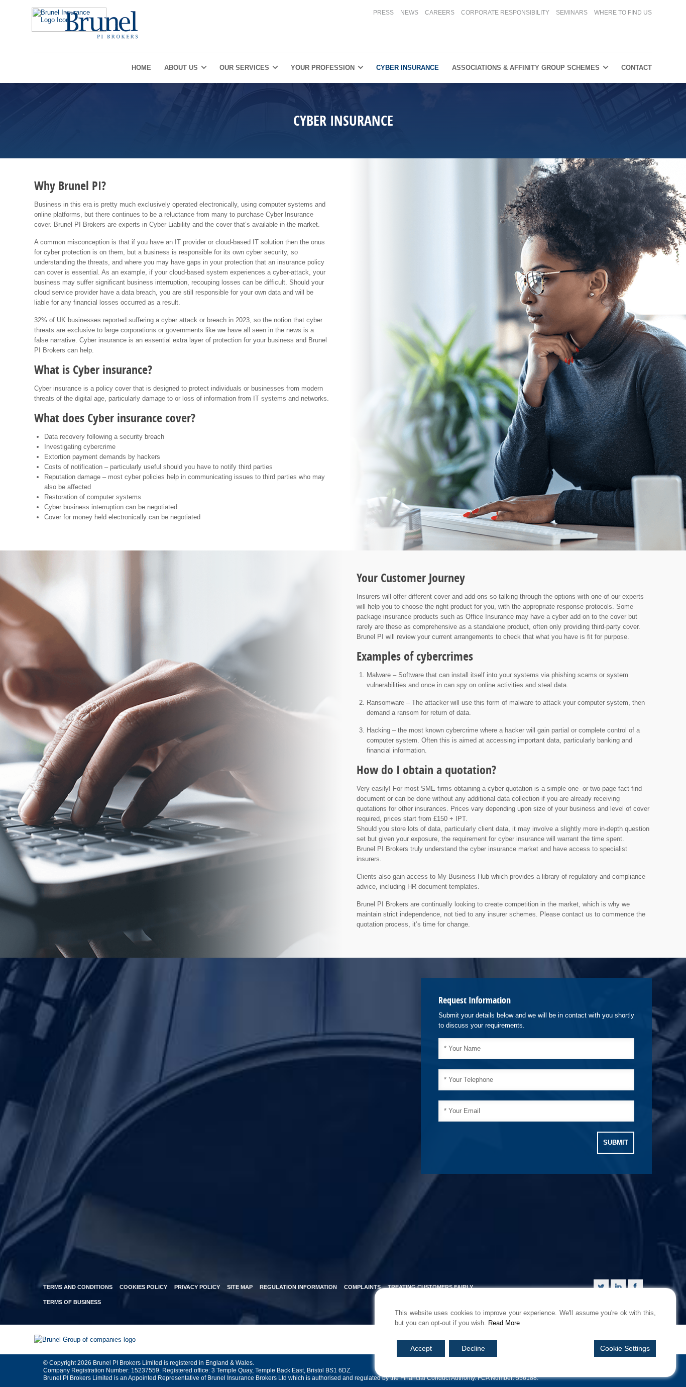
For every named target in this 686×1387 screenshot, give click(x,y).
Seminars (572, 12)
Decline (473, 1348)
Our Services (244, 67)
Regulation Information (298, 1287)
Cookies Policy (143, 1287)
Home (141, 67)
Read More (504, 1323)
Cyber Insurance (407, 67)
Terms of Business (72, 1302)
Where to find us (623, 12)
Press (383, 12)
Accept (421, 1348)
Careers (439, 12)
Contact (636, 67)
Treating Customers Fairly (430, 1287)
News (409, 12)
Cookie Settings (625, 1348)
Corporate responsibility (505, 12)
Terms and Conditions (77, 1287)
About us (181, 67)
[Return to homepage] (87, 24)
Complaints (362, 1287)
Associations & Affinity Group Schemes (526, 67)
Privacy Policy (197, 1287)
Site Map (240, 1287)
